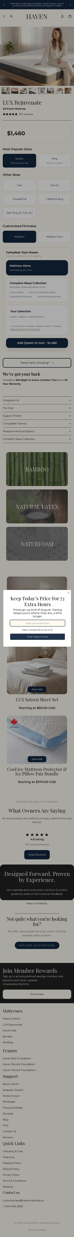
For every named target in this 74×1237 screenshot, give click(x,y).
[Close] (68, 592)
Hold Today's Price (37, 636)
